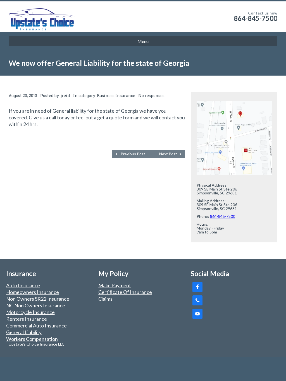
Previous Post (133, 153)
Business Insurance (116, 95)
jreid (65, 95)
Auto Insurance (23, 285)
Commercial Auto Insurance (36, 325)
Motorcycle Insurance (30, 312)
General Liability (24, 332)
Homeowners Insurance (32, 292)
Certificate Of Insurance (125, 292)
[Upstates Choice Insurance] (42, 16)
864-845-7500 (255, 18)
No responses (151, 95)
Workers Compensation (32, 339)
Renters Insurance (26, 319)
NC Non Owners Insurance (35, 305)
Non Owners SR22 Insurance (37, 299)
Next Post (168, 153)
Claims (105, 299)
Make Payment (114, 285)
